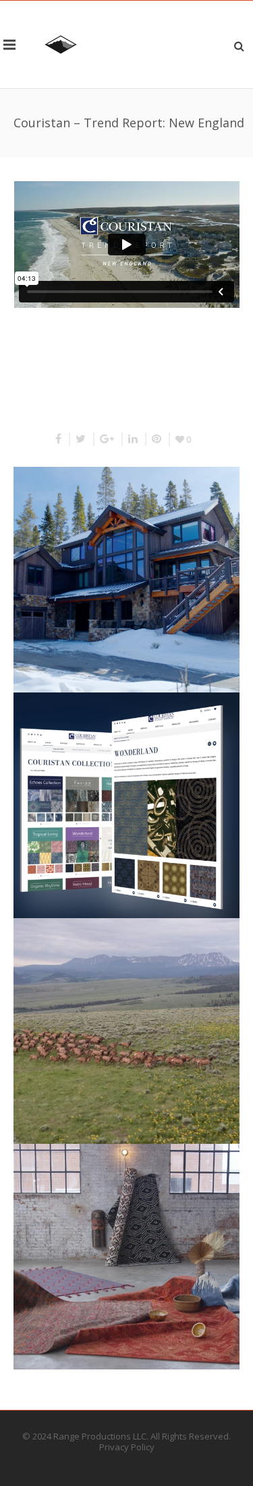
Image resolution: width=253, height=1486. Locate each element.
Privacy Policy (126, 1447)
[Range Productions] (61, 44)
